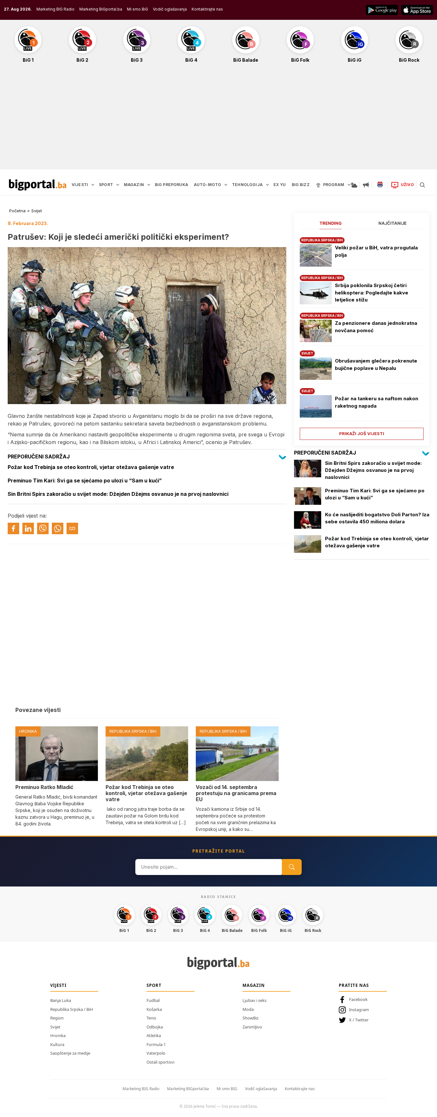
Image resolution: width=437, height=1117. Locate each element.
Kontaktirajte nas (207, 9)
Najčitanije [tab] (392, 223)
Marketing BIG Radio (55, 9)
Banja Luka (60, 1000)
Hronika (58, 1035)
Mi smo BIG (227, 1088)
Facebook (358, 999)
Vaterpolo (156, 1053)
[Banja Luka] (380, 184)
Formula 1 (156, 1044)
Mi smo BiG (137, 9)
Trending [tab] (331, 223)
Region (57, 1018)
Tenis (151, 1018)
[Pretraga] (422, 184)
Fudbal (153, 1000)
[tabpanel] (362, 336)
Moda (248, 1009)
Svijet (36, 210)
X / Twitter (359, 1020)
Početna (17, 210)
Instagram (359, 1009)
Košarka (154, 1009)
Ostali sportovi (160, 1062)
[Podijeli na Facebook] (13, 528)
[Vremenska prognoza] (354, 185)
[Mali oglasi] (366, 185)
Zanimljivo (252, 1027)
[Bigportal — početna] (38, 185)
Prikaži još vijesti (361, 433)
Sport (154, 985)
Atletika (154, 1035)
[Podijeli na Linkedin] (28, 528)
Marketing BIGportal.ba (188, 1088)
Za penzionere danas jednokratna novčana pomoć (376, 326)
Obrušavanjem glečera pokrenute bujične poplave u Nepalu (376, 364)
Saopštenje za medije (70, 1053)
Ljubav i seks (254, 1000)
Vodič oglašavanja (170, 9)
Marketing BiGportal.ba (100, 9)
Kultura (57, 1044)
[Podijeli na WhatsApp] (57, 528)
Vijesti (58, 985)
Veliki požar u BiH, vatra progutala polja (376, 251)
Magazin (253, 985)
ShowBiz (250, 1018)
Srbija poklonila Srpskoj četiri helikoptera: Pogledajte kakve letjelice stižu (371, 292)
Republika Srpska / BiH (71, 1009)
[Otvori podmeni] (93, 184)
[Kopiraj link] (72, 528)
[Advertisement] (218, 119)
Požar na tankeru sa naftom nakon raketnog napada (376, 402)
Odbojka (155, 1027)
